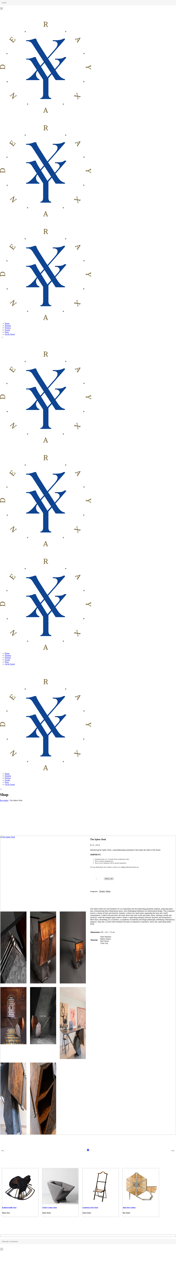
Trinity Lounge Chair (49, 1207)
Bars (124, 1212)
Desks (108, 891)
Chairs (44, 1212)
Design (102, 891)
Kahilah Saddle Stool (9, 1207)
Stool (8, 1212)
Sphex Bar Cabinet (129, 1207)
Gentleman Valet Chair (90, 1207)
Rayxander (4, 800)
